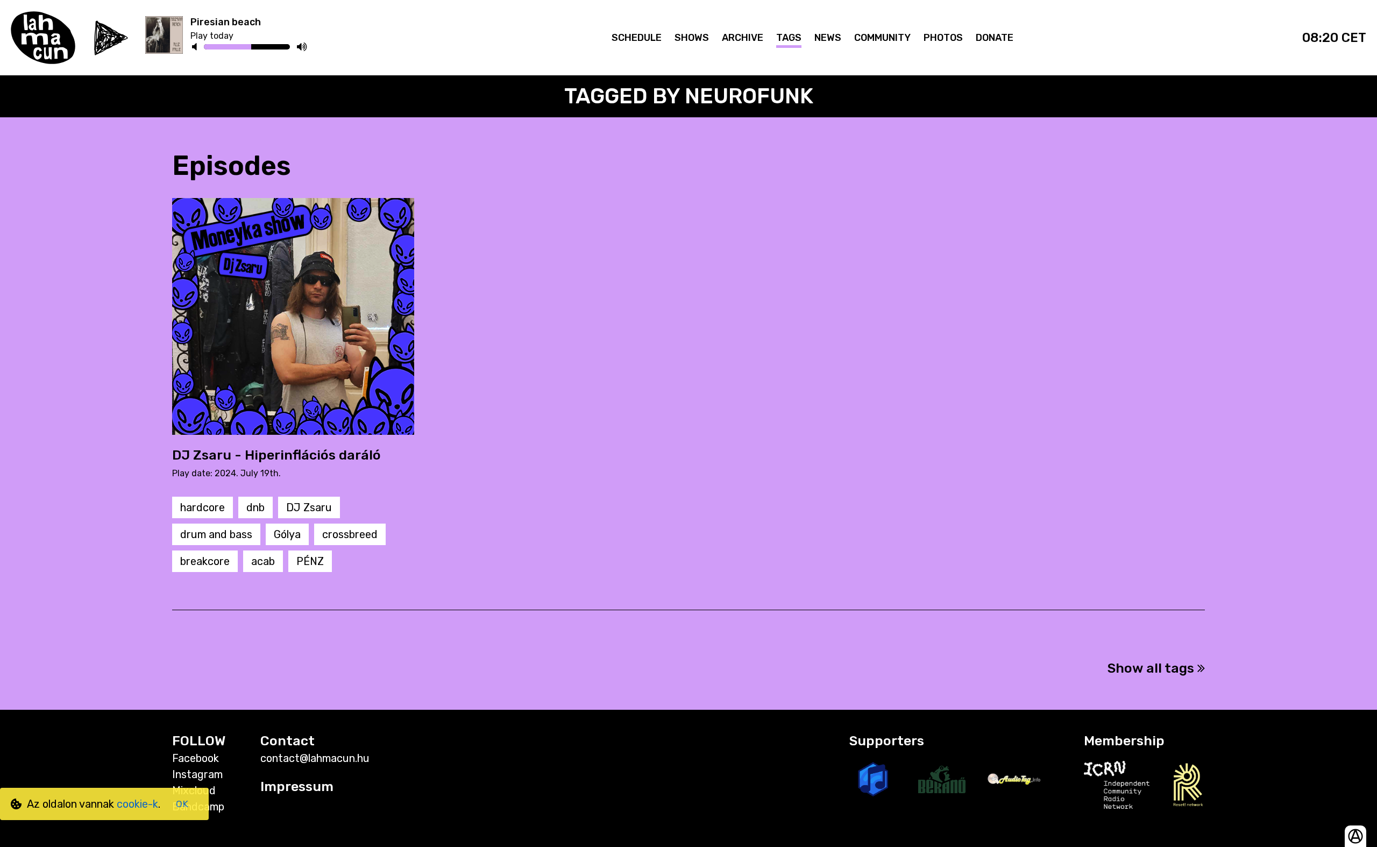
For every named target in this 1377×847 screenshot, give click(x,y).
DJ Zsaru (309, 507)
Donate (994, 38)
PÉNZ (310, 561)
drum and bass (216, 534)
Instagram (197, 774)
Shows (692, 38)
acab (263, 561)
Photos (943, 38)
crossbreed (350, 534)
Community (882, 38)
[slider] (251, 48)
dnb (255, 507)
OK (182, 804)
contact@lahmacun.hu (315, 758)
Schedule (637, 38)
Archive (742, 38)
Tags (788, 38)
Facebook (195, 758)
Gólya (287, 534)
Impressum (296, 786)
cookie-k (137, 803)
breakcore (205, 561)
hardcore (202, 507)
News (827, 38)
